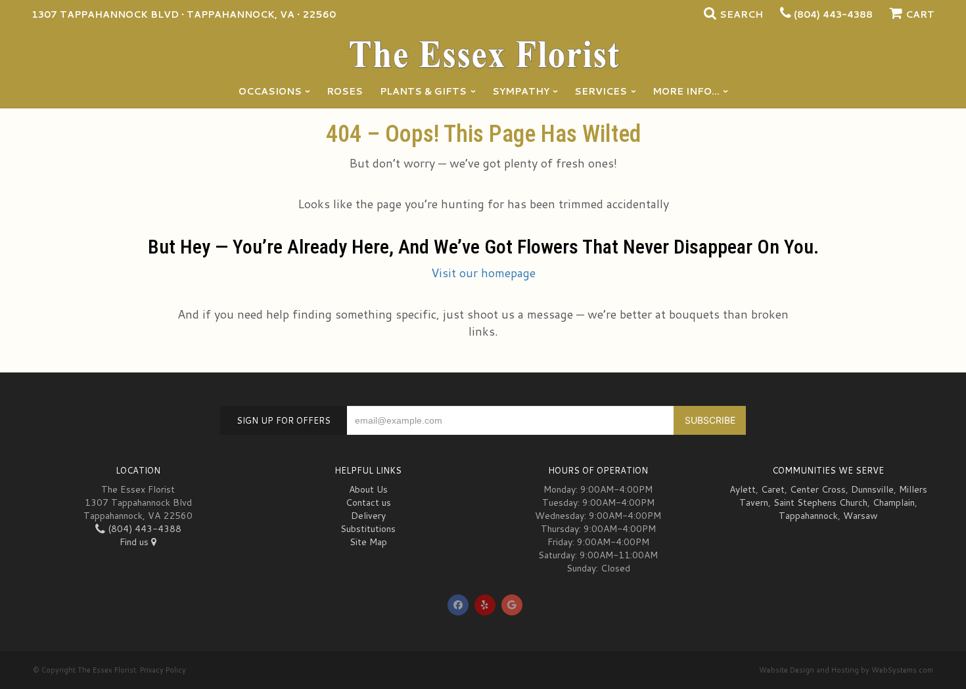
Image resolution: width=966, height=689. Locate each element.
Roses (345, 91)
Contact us (368, 502)
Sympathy (520, 91)
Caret (773, 489)
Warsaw (860, 515)
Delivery (368, 515)
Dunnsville (872, 489)
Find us (135, 541)
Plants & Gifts (423, 91)
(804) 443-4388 (833, 14)
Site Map (368, 541)
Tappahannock (808, 515)
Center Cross (818, 489)
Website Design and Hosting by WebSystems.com (846, 670)
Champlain (894, 502)
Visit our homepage (483, 272)
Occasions (270, 91)
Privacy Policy (163, 670)
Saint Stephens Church (820, 502)
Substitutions (368, 528)
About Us (368, 489)
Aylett (742, 489)
